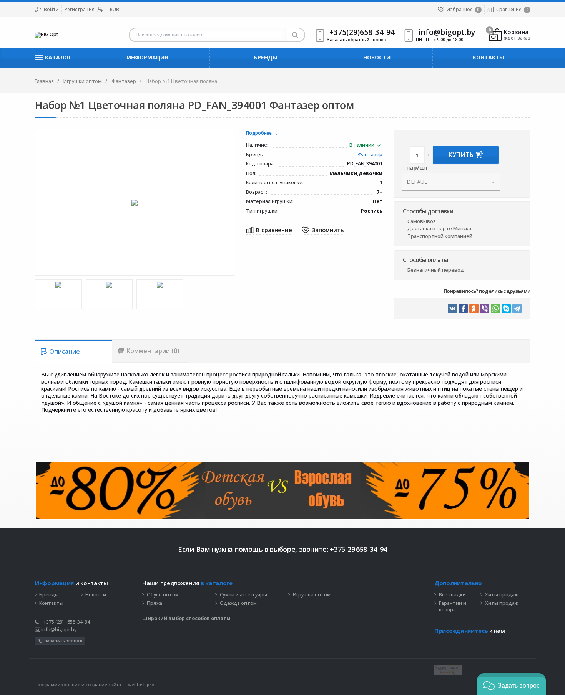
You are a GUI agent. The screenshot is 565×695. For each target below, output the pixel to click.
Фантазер (370, 155)
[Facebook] (463, 308)
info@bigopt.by (58, 629)
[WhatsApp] (495, 308)
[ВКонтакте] (452, 308)
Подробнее (259, 133)
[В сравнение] (269, 230)
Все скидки (452, 595)
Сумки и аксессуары (243, 595)
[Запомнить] (323, 230)
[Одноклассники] (474, 308)
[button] (511, 684)
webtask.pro (141, 684)
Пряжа (154, 603)
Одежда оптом (238, 603)
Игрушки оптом (312, 595)
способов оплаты (208, 618)
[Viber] (484, 308)
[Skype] (506, 308)
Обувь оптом (163, 595)
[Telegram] (517, 308)
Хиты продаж (501, 595)
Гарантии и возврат (452, 606)
